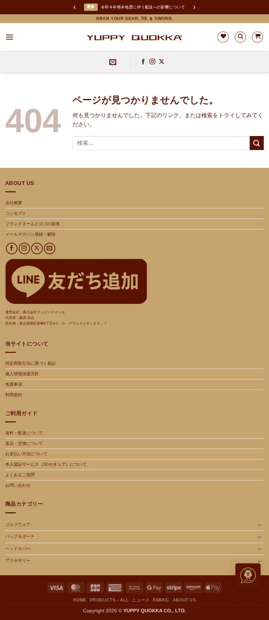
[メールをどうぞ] (49, 248)
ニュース (141, 600)
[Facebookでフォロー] (143, 62)
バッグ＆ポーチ (20, 536)
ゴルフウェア (17, 524)
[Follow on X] (161, 62)
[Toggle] (259, 524)
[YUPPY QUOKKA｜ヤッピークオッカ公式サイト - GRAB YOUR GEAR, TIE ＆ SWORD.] (135, 37)
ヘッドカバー (17, 548)
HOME (79, 600)
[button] (9, 36)
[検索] (240, 37)
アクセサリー (17, 560)
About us (184, 600)
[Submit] (257, 143)
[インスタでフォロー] (152, 62)
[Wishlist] (223, 37)
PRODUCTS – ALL (109, 600)
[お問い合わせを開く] (248, 576)
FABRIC (161, 600)
